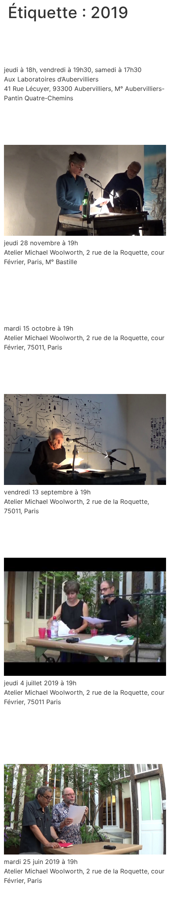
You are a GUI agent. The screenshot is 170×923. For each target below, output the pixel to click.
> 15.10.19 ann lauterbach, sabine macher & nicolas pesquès (84, 294)
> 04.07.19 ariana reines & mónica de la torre (83, 536)
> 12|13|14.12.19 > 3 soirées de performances (81, 43)
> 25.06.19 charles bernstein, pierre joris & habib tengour (75, 735)
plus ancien (25, 898)
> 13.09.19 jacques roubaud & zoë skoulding (80, 372)
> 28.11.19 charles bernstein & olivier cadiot (81, 123)
